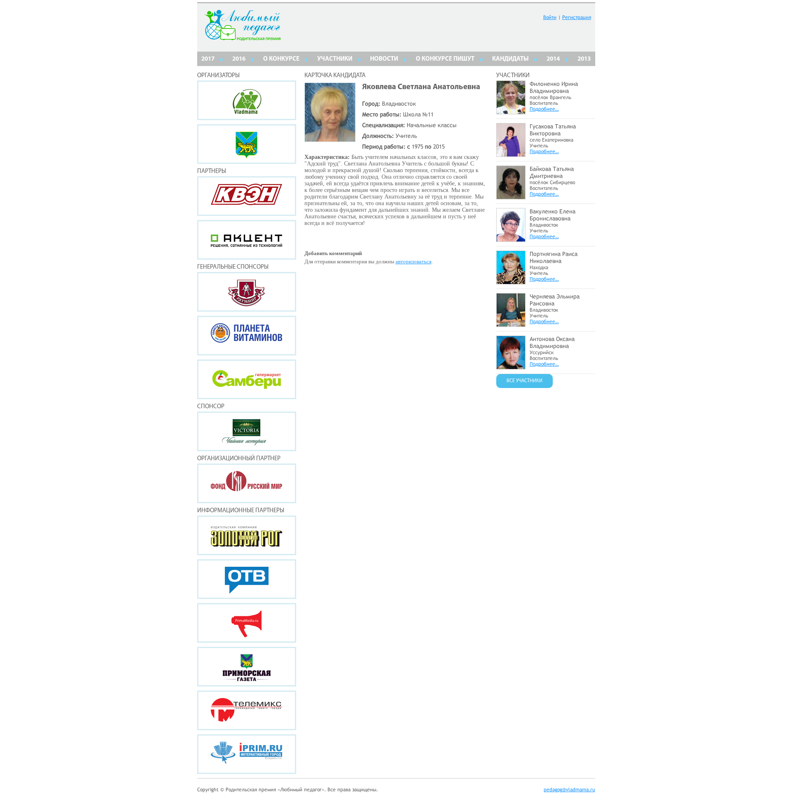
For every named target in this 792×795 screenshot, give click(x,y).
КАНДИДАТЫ (510, 59)
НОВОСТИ (384, 59)
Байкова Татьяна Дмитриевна (552, 172)
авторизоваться (413, 261)
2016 (238, 59)
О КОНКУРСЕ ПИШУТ (445, 59)
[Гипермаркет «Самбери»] (246, 379)
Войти (549, 17)
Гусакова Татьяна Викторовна (553, 130)
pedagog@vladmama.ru (569, 790)
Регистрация (576, 17)
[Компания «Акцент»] (246, 240)
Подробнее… (544, 109)
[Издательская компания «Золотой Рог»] (246, 535)
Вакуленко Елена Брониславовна (552, 215)
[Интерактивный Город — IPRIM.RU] (246, 754)
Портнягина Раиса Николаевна (554, 257)
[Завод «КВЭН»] (246, 196)
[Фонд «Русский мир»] (246, 483)
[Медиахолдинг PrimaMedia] (246, 623)
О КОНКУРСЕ (281, 59)
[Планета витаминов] (246, 335)
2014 (553, 59)
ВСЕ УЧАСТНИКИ (524, 381)
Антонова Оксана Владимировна (552, 342)
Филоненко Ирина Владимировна (554, 87)
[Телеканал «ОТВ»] (246, 579)
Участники (334, 59)
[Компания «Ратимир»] (246, 292)
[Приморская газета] (246, 666)
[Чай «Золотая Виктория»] (246, 431)
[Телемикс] (246, 710)
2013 (584, 59)
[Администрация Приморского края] (246, 144)
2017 (207, 59)
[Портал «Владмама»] (246, 100)
